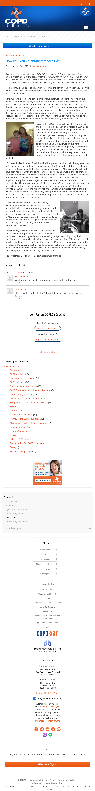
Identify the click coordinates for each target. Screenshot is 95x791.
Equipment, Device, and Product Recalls (29, 402)
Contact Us (47, 611)
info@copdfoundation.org (47, 720)
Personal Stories (17, 426)
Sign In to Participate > (48, 339)
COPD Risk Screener (47, 607)
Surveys (13, 447)
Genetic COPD (16, 410)
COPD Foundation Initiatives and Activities (30, 390)
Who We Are (45, 549)
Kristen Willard (22, 276)
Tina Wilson (20, 289)
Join (82, 4)
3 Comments (41, 66)
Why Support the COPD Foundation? (47, 602)
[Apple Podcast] (45, 735)
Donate (85, 11)
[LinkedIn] (47, 729)
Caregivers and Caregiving (22, 378)
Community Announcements (23, 386)
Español (48, 627)
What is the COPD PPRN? (47, 594)
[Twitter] (42, 729)
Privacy (52, 780)
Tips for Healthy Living (21, 451)
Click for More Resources (41, 45)
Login (88, 4)
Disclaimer (43, 780)
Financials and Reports (45, 564)
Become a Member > (47, 328)
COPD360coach (17, 382)
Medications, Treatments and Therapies (28, 422)
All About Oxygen (18, 374)
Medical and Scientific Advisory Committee (47, 617)
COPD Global (45, 559)
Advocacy (14, 369)
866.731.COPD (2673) (52, 706)
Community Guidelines (66, 780)
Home (6, 36)
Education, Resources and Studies (26, 398)
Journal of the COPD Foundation (25, 418)
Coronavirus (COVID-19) (21, 394)
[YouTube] (59, 729)
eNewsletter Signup (47, 764)
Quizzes (13, 435)
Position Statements (19, 431)
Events (13, 406)
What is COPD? (47, 589)
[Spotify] (50, 735)
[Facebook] (36, 729)
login (20, 272)
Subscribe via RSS (47, 351)
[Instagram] (53, 729)
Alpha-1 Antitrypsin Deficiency (47, 623)
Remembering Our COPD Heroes (25, 443)
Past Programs (45, 574)
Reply (17, 282)
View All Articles (11, 366)
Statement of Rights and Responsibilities (47, 783)
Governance (45, 569)
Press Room (45, 554)
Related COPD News (19, 439)
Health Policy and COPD (21, 414)
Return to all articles (15, 55)
